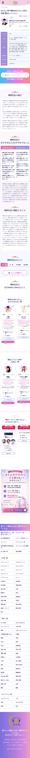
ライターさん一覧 (20, 542)
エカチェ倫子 (24, 377)
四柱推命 (18, 581)
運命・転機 (18, 680)
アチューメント (5, 562)
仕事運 (12, 323)
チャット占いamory (24, 432)
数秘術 (2, 593)
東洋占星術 (4, 596)
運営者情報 (19, 551)
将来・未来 (18, 649)
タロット (3, 570)
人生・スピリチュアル (8, 321)
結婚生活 (18, 668)
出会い (6, 325)
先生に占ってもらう (8, 342)
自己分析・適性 (4, 676)
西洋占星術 (19, 604)
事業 (12, 320)
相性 (2, 665)
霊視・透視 (18, 608)
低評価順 (25, 265)
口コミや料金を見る (8, 339)
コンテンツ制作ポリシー (22, 538)
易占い (17, 593)
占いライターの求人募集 (22, 546)
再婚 (17, 638)
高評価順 (18, 265)
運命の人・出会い (5, 680)
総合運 (2, 672)
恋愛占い (27, 323)
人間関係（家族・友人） (6, 323)
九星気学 (3, 581)
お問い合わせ (14, 739)
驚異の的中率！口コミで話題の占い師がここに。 (7, 533)
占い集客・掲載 (19, 745)
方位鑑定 (18, 657)
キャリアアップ (5, 626)
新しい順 (4, 265)
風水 (2, 612)
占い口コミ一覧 (20, 532)
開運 (2, 688)
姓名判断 (3, 585)
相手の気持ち (19, 665)
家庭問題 (9, 325)
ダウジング (19, 570)
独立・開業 (18, 661)
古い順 (11, 265)
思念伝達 (3, 589)
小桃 (8, 317)
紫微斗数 (3, 604)
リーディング (4, 577)
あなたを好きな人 (20, 622)
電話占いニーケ (9, 437)
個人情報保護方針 (5, 538)
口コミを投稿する (24, 16)
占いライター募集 (11, 745)
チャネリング (4, 573)
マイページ (4, 542)
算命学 (17, 600)
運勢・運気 (18, 676)
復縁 (23, 323)
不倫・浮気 (9, 320)
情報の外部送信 (6, 742)
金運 (17, 684)
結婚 (2, 668)
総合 (17, 706)
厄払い (2, 645)
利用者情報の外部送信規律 (7, 546)
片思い (2, 661)
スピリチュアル (5, 698)
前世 (9, 384)
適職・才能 (3, 684)
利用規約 (25, 742)
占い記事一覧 (4, 551)
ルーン (17, 577)
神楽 (8, 377)
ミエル (2, 7)
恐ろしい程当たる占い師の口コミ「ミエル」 (15, 731)
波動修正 (18, 596)
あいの (24, 317)
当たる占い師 (19, 702)
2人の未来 (4, 320)
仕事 (2, 702)
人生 (17, 698)
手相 (17, 589)
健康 (22, 384)
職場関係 (18, 672)
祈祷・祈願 (3, 600)
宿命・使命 (3, 649)
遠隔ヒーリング (5, 608)
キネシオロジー (20, 566)
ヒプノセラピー (20, 573)
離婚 (17, 688)
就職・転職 (3, 653)
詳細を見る (8, 453)
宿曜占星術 (19, 585)
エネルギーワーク (20, 562)
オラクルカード (5, 566)
